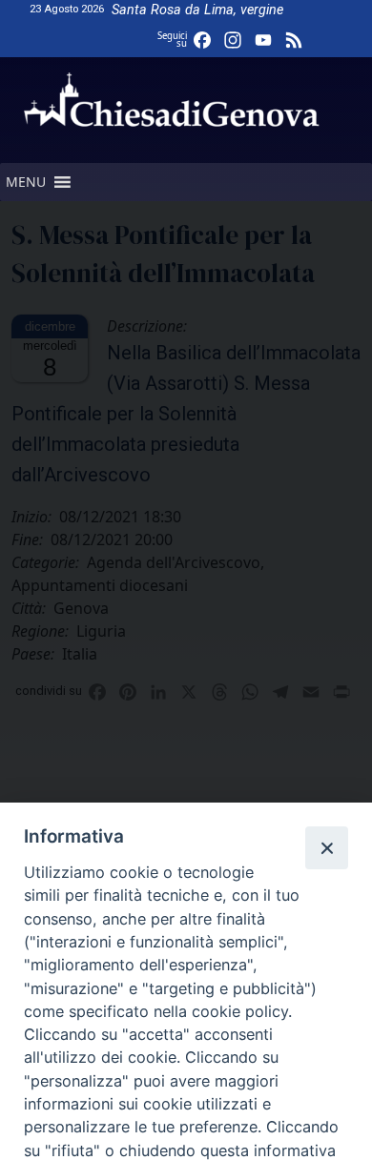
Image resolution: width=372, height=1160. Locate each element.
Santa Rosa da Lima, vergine (197, 10)
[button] (26, 182)
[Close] (326, 847)
